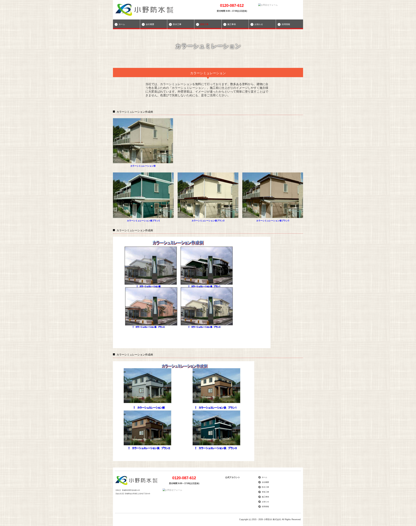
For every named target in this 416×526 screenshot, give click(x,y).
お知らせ (258, 24)
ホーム (122, 24)
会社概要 (150, 24)
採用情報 (286, 24)
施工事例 (231, 24)
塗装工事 (204, 24)
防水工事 (177, 24)
